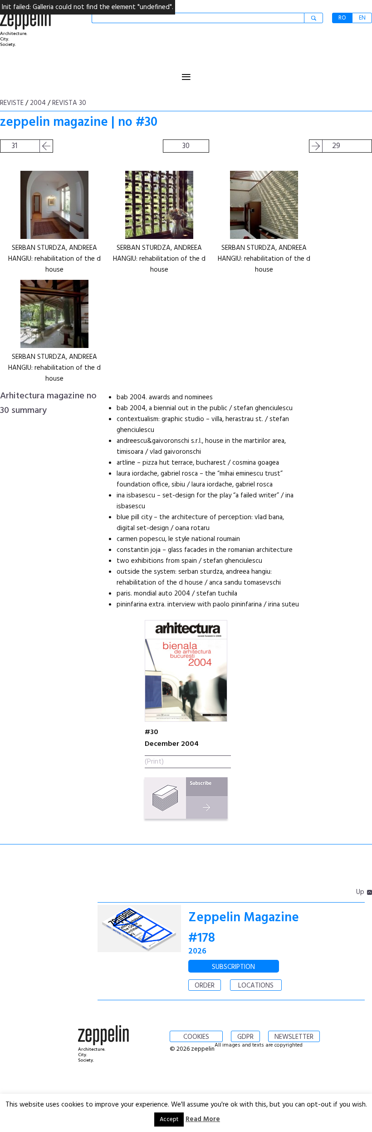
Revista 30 (69, 103)
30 (186, 146)
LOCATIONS (256, 985)
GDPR (245, 1037)
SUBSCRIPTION (233, 967)
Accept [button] (169, 1119)
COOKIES (196, 1037)
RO (342, 18)
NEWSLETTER (293, 1037)
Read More (203, 1119)
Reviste (12, 103)
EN (362, 18)
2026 (197, 951)
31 (14, 146)
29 (336, 146)
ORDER (205, 985)
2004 (38, 103)
